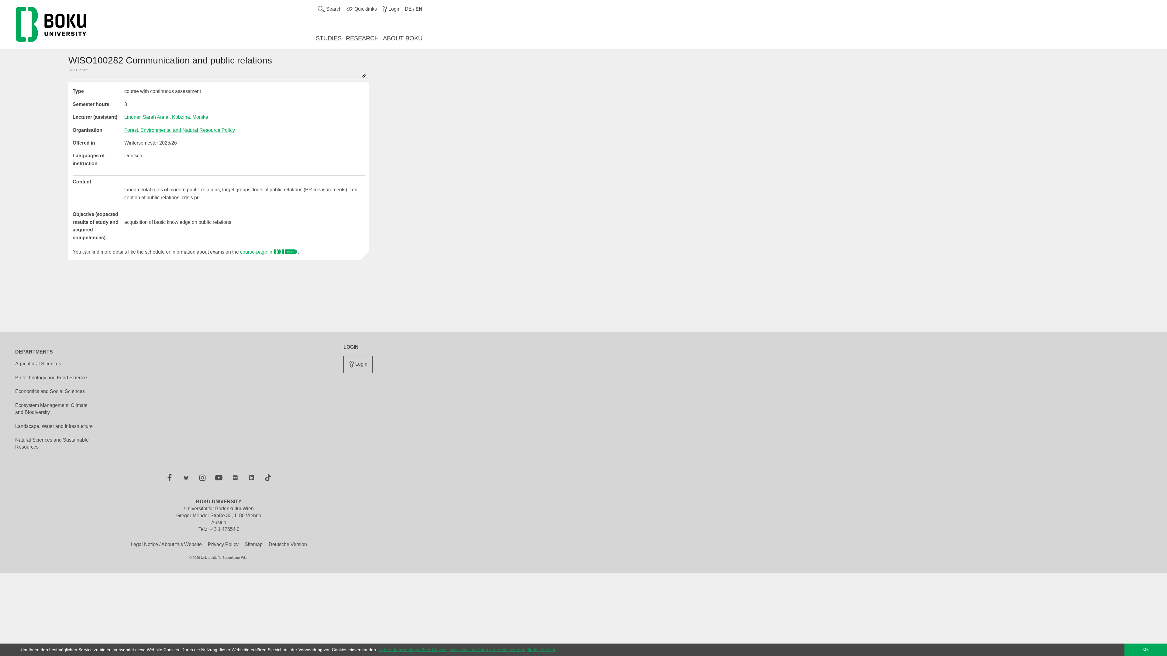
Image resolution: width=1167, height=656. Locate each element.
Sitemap (254, 544)
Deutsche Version (288, 544)
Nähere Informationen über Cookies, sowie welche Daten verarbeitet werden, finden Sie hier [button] (467, 649)
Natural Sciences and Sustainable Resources (52, 443)
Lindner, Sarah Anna (146, 117)
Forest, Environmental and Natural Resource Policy (179, 130)
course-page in (257, 252)
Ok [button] (1145, 649)
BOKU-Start (78, 70)
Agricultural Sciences (38, 363)
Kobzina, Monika (190, 117)
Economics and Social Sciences (50, 391)
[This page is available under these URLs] (364, 76)
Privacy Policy (223, 544)
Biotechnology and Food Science (51, 377)
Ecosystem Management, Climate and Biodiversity (51, 409)
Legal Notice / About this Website (166, 544)
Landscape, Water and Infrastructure (54, 426)
